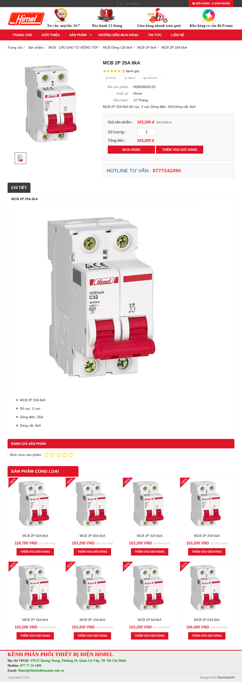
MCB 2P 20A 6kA (207, 536)
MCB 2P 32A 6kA (149, 536)
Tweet (131, 78)
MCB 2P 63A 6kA (207, 620)
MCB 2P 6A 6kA (149, 620)
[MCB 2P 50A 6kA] (35, 530)
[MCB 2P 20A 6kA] (206, 530)
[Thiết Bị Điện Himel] (121, 28)
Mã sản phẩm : (119, 87)
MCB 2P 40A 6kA (92, 536)
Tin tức (155, 35)
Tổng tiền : (116, 140)
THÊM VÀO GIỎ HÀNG (179, 150)
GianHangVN (225, 677)
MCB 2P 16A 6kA (35, 620)
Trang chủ (22, 35)
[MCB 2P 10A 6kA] (92, 614)
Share (111, 78)
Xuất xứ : (123, 93)
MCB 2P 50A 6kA (35, 536)
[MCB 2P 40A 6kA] (92, 530)
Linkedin (151, 78)
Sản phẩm (78, 35)
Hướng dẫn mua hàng (118, 35)
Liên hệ (177, 35)
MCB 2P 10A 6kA (92, 620)
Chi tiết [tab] (19, 187)
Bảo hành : (122, 100)
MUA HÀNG (131, 150)
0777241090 (167, 170)
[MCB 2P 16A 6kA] (35, 614)
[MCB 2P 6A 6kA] (149, 614)
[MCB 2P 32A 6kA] (149, 530)
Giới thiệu (51, 35)
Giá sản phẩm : (120, 122)
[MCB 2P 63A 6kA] (206, 614)
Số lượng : (117, 132)
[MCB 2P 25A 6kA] (53, 104)
